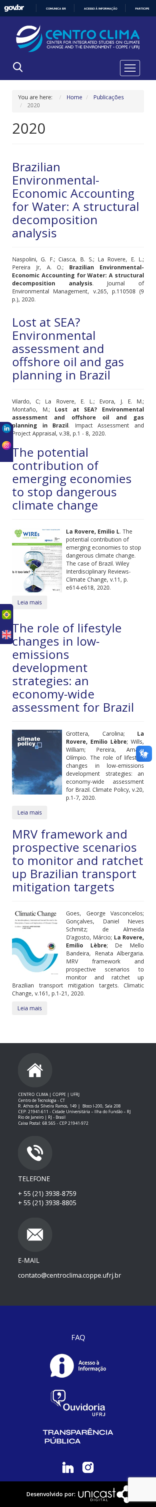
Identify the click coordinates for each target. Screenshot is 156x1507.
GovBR (14, 8)
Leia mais (29, 602)
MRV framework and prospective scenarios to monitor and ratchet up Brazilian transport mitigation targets (77, 860)
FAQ (78, 1337)
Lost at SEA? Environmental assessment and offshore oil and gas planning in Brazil (68, 348)
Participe (142, 8)
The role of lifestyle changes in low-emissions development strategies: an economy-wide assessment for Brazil (73, 667)
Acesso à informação (100, 8)
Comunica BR (56, 8)
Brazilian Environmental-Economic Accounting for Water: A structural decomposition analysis (75, 200)
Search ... (45, 87)
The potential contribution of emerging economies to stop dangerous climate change (72, 478)
